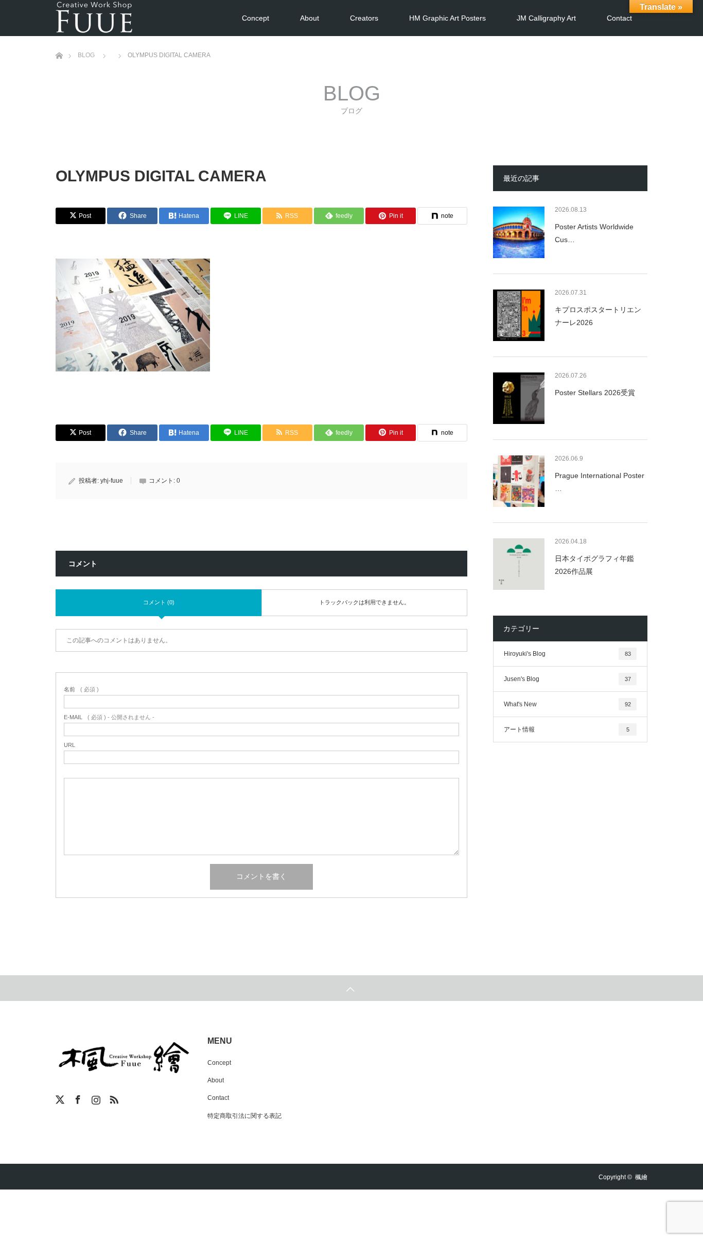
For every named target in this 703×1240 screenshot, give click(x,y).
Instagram (94, 1098)
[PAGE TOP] (351, 988)
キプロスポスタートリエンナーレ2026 (598, 316)
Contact (619, 18)
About (309, 18)
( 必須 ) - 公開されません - (109, 717)
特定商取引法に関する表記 (244, 1115)
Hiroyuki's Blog (567, 653)
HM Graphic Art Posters (447, 18)
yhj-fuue (111, 480)
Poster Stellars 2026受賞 (595, 392)
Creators (364, 18)
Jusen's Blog (567, 679)
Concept (255, 18)
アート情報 (566, 729)
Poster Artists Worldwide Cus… (594, 233)
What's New (567, 704)
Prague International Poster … (599, 481)
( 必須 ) (81, 689)
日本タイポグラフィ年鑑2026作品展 (594, 564)
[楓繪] (94, 18)
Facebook (76, 1098)
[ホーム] (59, 40)
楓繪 (641, 1177)
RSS (112, 1098)
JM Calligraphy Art (546, 18)
